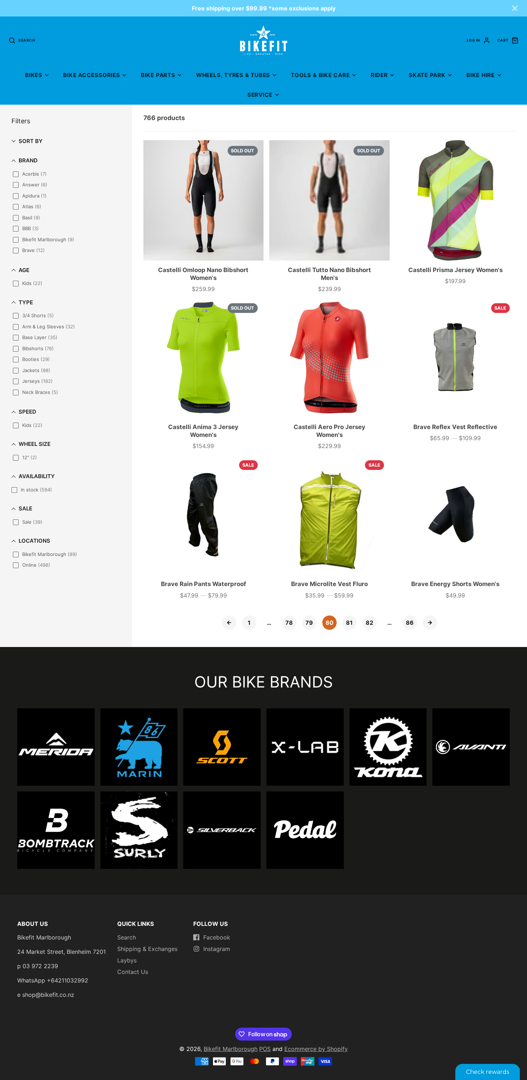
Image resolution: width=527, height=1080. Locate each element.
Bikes (33, 75)
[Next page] (430, 622)
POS (265, 1048)
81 (349, 622)
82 (369, 622)
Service (259, 94)
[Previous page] (229, 622)
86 (410, 622)
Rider (379, 75)
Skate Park (427, 75)
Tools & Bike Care (320, 75)
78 (289, 622)
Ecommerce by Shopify (316, 1048)
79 (309, 622)
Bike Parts (158, 75)
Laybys (127, 960)
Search (126, 937)
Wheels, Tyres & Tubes (233, 75)
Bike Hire (480, 75)
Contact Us (132, 971)
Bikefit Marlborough (230, 1048)
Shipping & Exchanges (147, 948)
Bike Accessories (91, 75)
